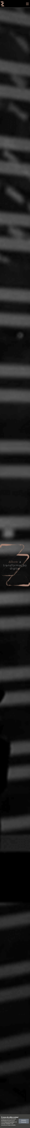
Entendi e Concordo (23, 1121)
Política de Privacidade (9, 1122)
